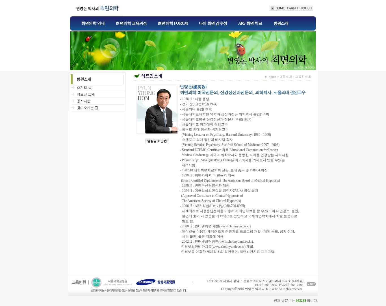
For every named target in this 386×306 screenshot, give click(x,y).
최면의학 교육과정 (131, 23)
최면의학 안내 (93, 23)
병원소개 (281, 23)
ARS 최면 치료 (250, 23)
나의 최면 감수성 (213, 23)
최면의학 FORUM (173, 23)
